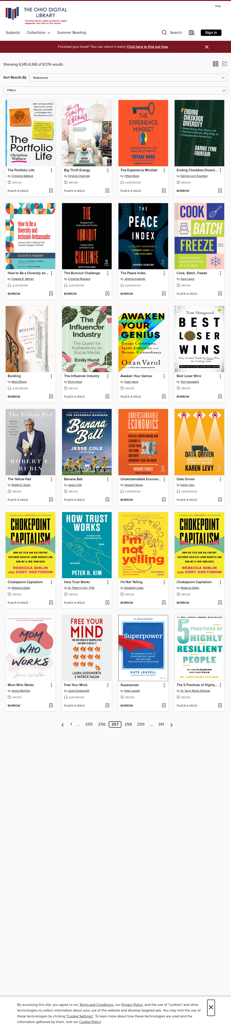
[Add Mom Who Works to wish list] (51, 706)
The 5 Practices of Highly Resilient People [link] (197, 685)
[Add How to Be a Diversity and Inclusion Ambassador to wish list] (51, 294)
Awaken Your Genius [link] (136, 376)
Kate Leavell (132, 691)
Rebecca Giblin (21, 588)
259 (141, 724)
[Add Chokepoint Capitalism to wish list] (51, 603)
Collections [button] (37, 32)
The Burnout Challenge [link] (82, 273)
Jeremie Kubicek (134, 279)
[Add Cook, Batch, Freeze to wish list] (220, 294)
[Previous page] (62, 724)
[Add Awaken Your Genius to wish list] (163, 397)
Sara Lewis (187, 279)
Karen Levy (187, 485)
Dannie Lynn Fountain (194, 176)
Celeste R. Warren (23, 279)
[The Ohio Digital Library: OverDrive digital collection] (36, 15)
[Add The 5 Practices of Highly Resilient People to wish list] (220, 706)
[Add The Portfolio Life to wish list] (51, 191)
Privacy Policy (132, 1005)
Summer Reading (71, 32)
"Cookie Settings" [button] (79, 1016)
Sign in (211, 32)
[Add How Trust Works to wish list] (107, 603)
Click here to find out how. (148, 46)
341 (161, 724)
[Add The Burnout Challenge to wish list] (107, 294)
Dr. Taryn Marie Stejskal (195, 691)
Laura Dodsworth (79, 691)
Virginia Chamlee (79, 176)
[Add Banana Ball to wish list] (107, 500)
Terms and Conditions (96, 1005)
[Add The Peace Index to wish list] (163, 294)
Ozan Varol (131, 382)
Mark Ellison (19, 382)
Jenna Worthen (21, 691)
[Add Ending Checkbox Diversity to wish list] (220, 191)
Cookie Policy (90, 1022)
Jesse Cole (75, 485)
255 (89, 724)
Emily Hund (75, 382)
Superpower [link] (129, 685)
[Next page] (171, 724)
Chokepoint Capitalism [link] (25, 582)
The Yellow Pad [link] (19, 479)
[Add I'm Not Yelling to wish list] (163, 603)
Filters (11, 90)
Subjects (13, 32)
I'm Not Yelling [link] (131, 582)
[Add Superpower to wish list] (163, 706)
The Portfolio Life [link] (21, 170)
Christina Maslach (79, 279)
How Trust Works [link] (77, 582)
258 (128, 724)
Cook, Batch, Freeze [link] (192, 273)
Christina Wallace (22, 176)
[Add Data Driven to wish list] (220, 500)
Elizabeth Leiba (133, 588)
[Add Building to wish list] (51, 397)
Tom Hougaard (189, 382)
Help (218, 6)
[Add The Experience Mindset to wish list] (163, 191)
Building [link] (14, 376)
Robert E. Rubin (21, 485)
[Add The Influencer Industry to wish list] (107, 397)
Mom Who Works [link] (21, 685)
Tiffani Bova (131, 176)
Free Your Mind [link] (75, 685)
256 (102, 724)
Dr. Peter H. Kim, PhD (81, 588)
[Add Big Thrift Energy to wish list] (107, 191)
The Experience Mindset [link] (138, 170)
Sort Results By (15, 77)
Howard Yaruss (133, 485)
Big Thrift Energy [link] (77, 170)
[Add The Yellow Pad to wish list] (51, 500)
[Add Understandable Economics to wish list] (163, 500)
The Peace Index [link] (133, 273)
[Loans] (192, 33)
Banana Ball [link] (73, 479)
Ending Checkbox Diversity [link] (197, 170)
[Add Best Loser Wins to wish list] (220, 397)
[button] (171, 33)
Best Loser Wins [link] (189, 376)
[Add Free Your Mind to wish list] (107, 706)
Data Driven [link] (186, 479)
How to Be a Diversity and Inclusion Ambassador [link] (28, 273)
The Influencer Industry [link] (81, 376)
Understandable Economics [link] (141, 479)
